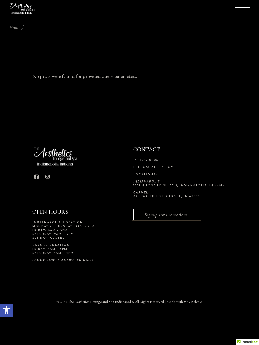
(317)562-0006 (145, 160)
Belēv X (197, 301)
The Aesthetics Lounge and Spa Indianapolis (100, 301)
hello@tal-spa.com (153, 167)
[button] (6, 310)
